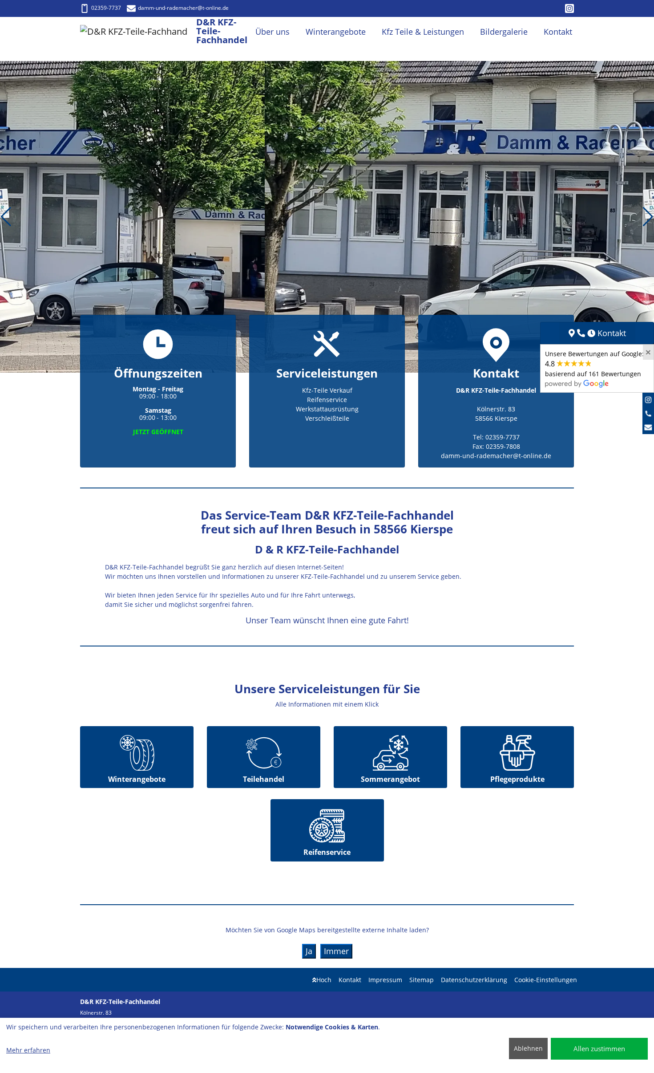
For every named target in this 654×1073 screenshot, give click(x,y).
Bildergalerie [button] (504, 31)
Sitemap (421, 979)
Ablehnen (528, 1048)
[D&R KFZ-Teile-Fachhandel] (138, 32)
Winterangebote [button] (336, 31)
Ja (309, 951)
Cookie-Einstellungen (545, 979)
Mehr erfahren (28, 1050)
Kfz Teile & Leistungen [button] (423, 31)
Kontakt (350, 979)
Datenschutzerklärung (474, 979)
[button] (6, 217)
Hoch (323, 979)
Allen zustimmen (599, 1048)
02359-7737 (106, 8)
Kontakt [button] (558, 31)
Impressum (385, 979)
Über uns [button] (272, 31)
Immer (336, 951)
